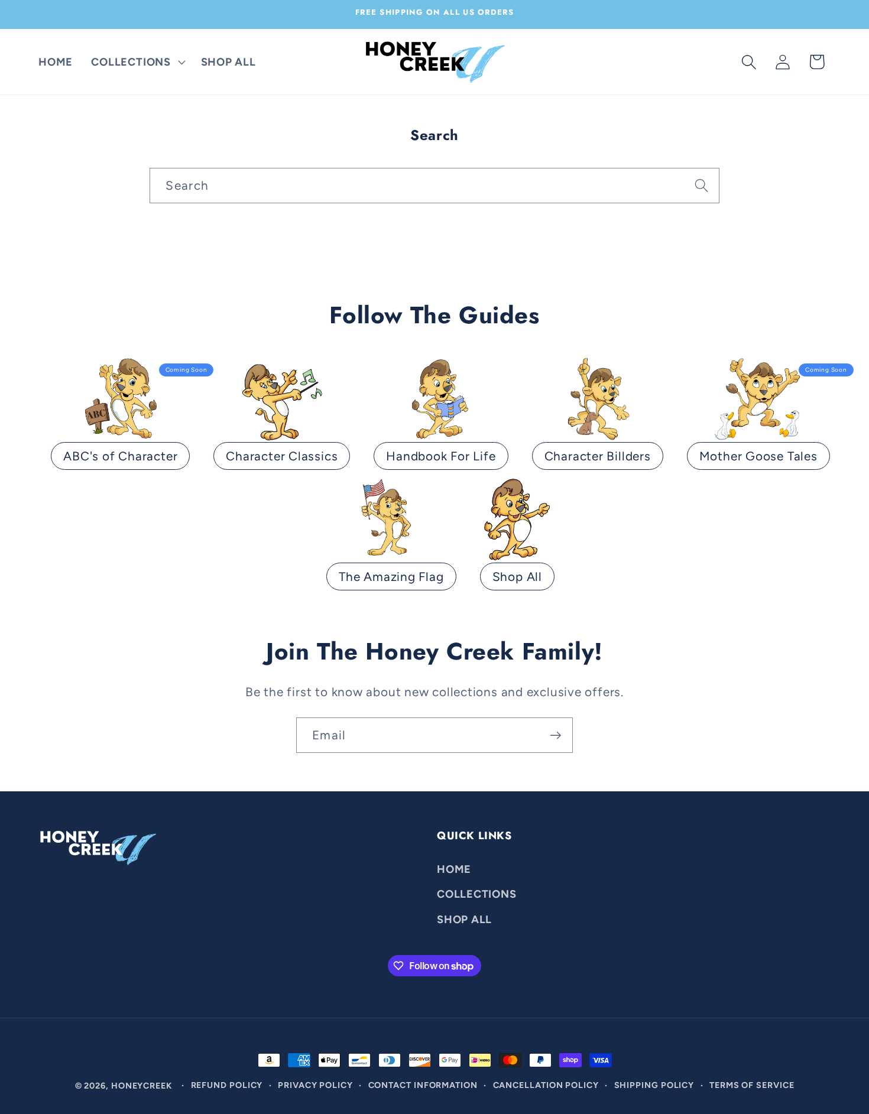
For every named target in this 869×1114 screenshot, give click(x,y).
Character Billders (597, 456)
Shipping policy (654, 1085)
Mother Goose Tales (758, 456)
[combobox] (434, 185)
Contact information (423, 1085)
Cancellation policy (546, 1085)
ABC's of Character (120, 456)
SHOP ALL (464, 918)
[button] (137, 62)
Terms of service (752, 1085)
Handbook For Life (440, 456)
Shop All (517, 576)
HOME (454, 868)
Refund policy (227, 1085)
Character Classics (282, 456)
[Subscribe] (555, 735)
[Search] (701, 185)
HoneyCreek (142, 1085)
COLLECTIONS (477, 893)
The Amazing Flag (391, 576)
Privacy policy (315, 1085)
